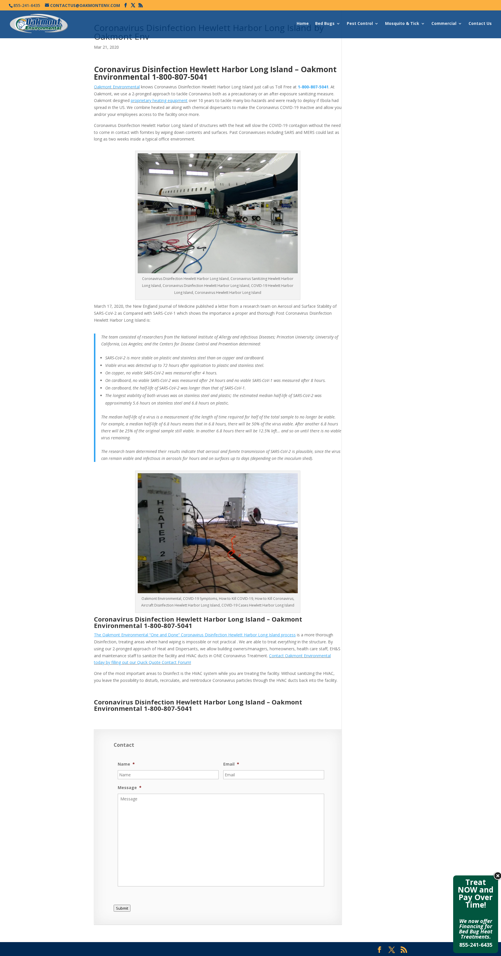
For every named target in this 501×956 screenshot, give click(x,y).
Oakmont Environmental (117, 87)
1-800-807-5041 (180, 77)
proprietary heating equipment (159, 100)
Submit (122, 908)
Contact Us (480, 23)
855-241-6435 (475, 944)
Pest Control (360, 23)
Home (303, 23)
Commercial (443, 23)
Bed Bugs (325, 23)
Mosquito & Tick (402, 23)
